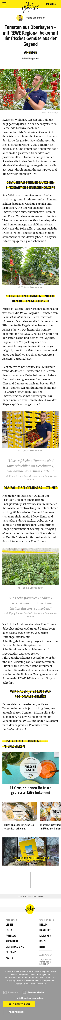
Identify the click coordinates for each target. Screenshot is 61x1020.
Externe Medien (36, 992)
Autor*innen (45, 955)
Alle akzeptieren (19, 1004)
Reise (42, 947)
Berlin (43, 924)
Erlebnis (11, 952)
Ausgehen (12, 941)
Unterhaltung (15, 947)
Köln (42, 941)
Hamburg (45, 930)
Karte (9, 958)
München (45, 935)
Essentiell (13, 992)
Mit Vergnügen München (30, 7)
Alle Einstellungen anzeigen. (30, 998)
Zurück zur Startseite (30, 896)
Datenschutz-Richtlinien (34, 983)
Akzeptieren (16, 1012)
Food (9, 930)
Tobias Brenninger (34, 17)
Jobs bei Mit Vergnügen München (45, 961)
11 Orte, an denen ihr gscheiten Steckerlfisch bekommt (18, 826)
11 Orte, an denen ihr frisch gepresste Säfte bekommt (30, 790)
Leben (9, 924)
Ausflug (11, 935)
